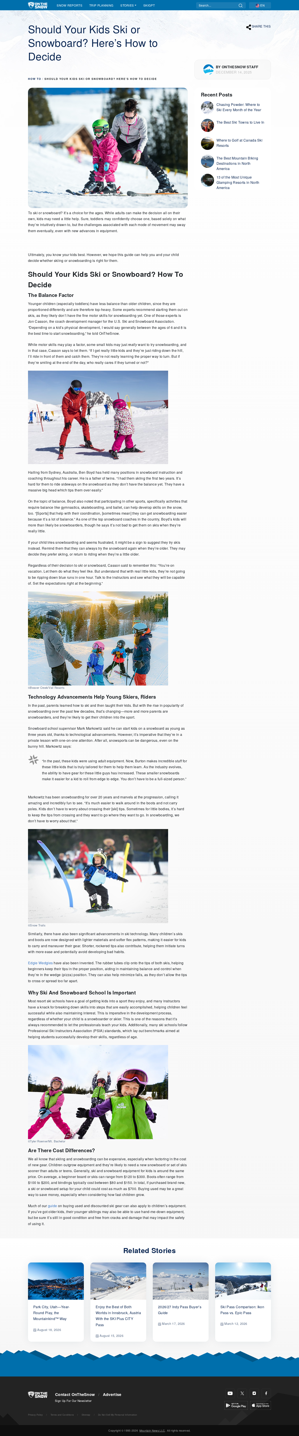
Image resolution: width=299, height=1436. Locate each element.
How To (34, 79)
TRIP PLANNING (101, 5)
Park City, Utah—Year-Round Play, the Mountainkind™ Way (51, 1312)
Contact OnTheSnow (75, 1394)
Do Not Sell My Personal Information (117, 1414)
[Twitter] (242, 1393)
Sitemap (86, 1414)
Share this (261, 26)
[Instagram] (254, 1393)
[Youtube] (230, 1393)
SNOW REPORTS (69, 5)
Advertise (112, 1394)
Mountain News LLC (152, 1430)
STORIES (127, 5)
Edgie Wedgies (40, 962)
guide (52, 1205)
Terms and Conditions (62, 1414)
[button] (260, 5)
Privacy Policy (35, 1414)
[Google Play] (236, 1404)
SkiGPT (149, 5)
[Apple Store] (260, 1404)
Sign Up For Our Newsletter (73, 1401)
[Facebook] (266, 1393)
